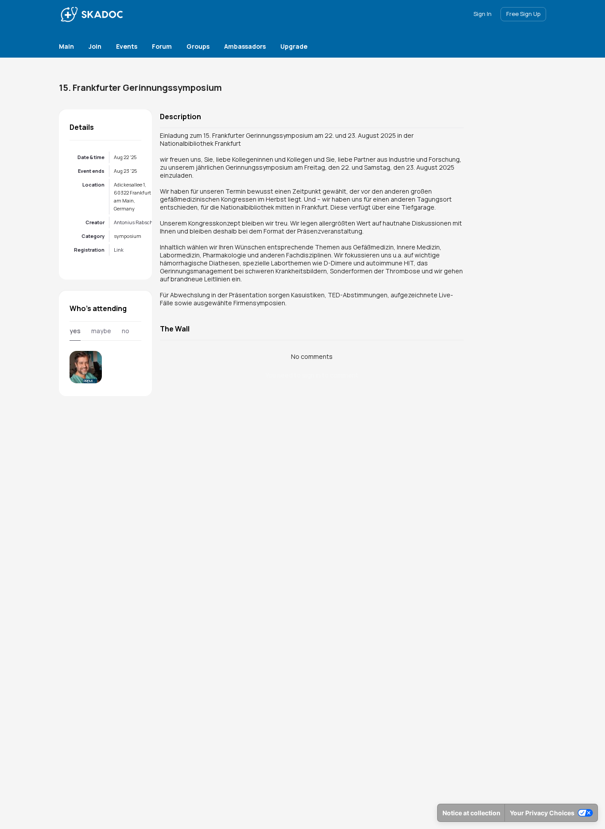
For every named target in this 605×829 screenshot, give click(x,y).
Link (119, 249)
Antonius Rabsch (133, 222)
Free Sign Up (523, 14)
